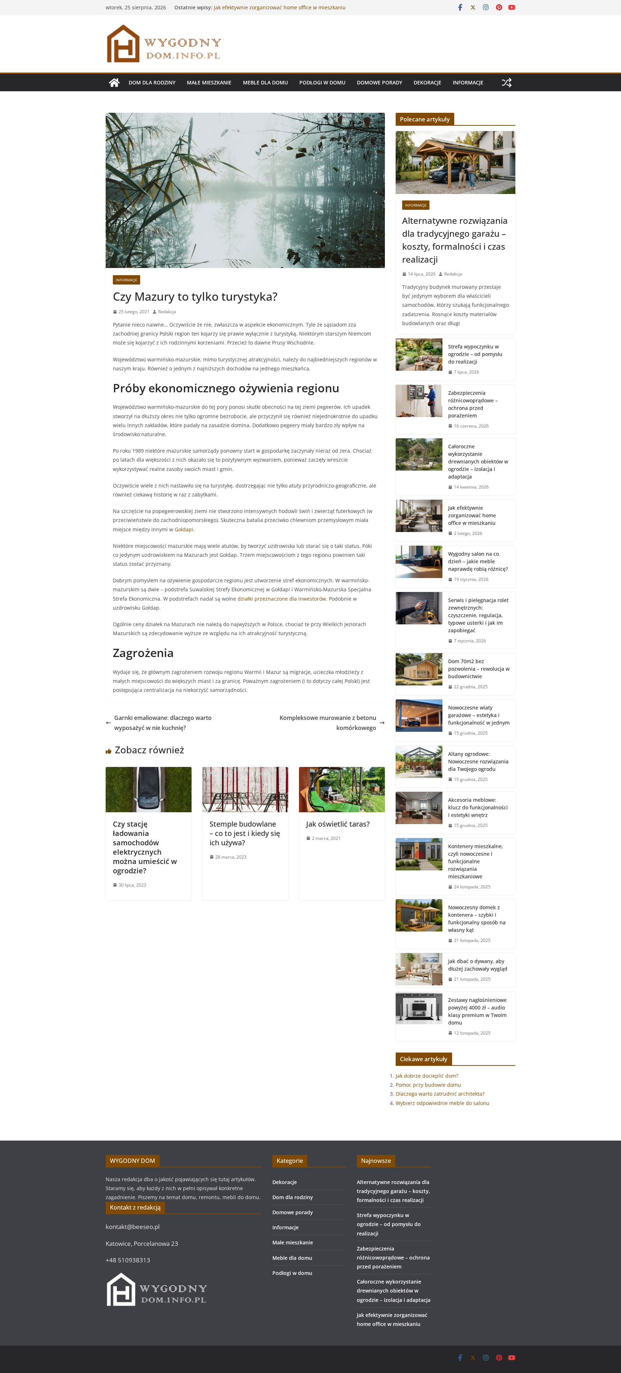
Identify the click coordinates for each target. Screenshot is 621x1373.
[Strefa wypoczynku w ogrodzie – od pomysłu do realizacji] (419, 359)
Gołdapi (184, 529)
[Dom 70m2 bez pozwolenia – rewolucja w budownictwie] (419, 674)
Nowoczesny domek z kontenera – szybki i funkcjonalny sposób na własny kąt (477, 918)
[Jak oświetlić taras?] (342, 772)
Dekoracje (427, 82)
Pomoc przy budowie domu (428, 1084)
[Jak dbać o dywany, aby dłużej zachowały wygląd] (419, 970)
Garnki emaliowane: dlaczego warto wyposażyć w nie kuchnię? (163, 723)
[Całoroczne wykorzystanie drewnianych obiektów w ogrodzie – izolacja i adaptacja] (419, 466)
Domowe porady (379, 82)
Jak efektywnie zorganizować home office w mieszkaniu (472, 515)
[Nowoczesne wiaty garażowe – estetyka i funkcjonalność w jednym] (419, 720)
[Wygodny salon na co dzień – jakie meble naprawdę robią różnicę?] (419, 567)
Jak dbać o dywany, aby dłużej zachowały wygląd (477, 965)
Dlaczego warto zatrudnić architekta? (440, 1093)
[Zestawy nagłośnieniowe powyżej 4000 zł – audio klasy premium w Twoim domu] (419, 1016)
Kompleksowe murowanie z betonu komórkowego (328, 723)
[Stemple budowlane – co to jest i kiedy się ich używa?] (245, 772)
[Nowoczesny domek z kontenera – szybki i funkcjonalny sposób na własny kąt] (419, 924)
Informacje (468, 82)
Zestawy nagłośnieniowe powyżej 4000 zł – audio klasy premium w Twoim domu (477, 1011)
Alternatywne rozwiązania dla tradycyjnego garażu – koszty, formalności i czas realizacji (455, 239)
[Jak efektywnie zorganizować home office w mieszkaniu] (419, 521)
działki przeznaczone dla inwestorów (282, 598)
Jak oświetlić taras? (338, 824)
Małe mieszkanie (209, 82)
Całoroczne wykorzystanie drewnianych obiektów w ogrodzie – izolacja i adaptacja (275, 11)
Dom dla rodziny (152, 82)
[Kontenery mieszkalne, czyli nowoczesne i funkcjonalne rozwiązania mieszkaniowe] (419, 866)
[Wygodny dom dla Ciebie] (114, 82)
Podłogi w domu (322, 82)
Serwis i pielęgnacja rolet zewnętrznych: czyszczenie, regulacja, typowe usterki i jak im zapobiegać (478, 615)
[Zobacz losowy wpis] (506, 82)
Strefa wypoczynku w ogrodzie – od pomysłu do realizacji (475, 354)
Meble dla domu (265, 82)
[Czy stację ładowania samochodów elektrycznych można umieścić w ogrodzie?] (149, 772)
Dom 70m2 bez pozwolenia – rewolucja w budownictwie (479, 669)
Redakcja (167, 312)
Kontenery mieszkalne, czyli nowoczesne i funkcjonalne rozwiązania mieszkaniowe (475, 861)
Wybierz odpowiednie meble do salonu (442, 1103)
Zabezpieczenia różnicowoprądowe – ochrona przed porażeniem (473, 404)
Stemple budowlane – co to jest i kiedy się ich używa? (245, 833)
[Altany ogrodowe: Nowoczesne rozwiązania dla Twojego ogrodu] (419, 767)
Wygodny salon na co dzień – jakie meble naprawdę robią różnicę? (478, 561)
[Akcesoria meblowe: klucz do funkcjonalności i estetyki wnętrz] (419, 813)
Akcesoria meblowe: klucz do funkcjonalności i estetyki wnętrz (478, 807)
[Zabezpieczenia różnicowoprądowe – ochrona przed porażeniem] (419, 409)
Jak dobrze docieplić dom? (427, 1075)
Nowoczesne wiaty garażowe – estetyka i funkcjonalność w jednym (479, 715)
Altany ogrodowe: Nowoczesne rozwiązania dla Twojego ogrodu (478, 761)
